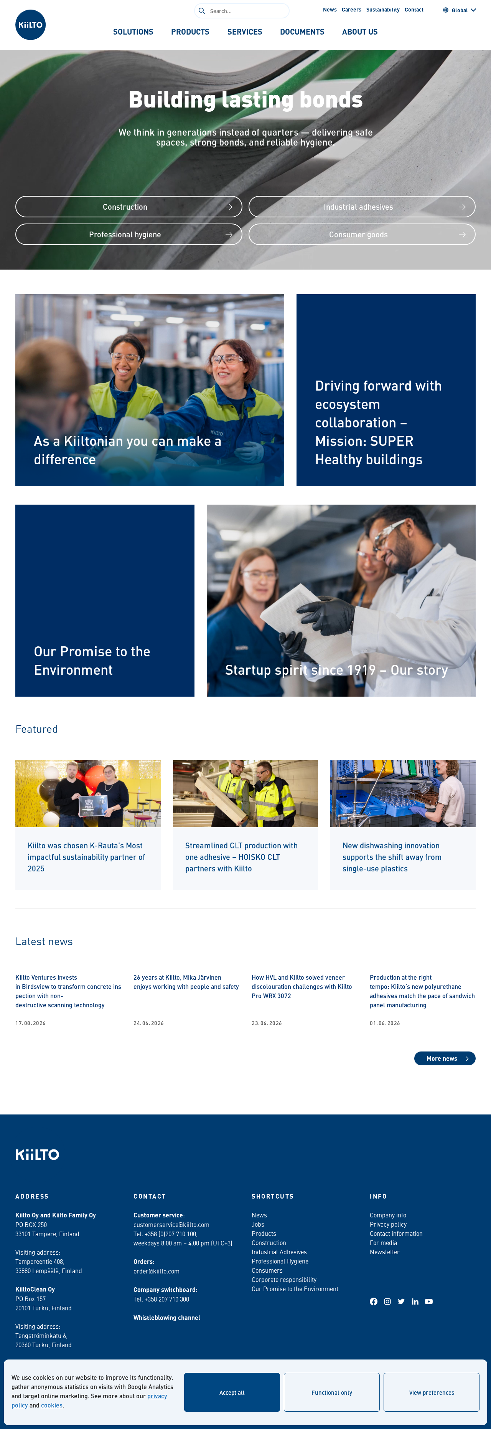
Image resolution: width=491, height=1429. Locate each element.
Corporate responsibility (284, 1279)
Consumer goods (358, 234)
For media (383, 1242)
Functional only (331, 1392)
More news (442, 1058)
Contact (414, 9)
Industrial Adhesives (279, 1251)
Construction (125, 206)
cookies (52, 1405)
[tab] (133, 31)
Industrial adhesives (358, 206)
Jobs (258, 1224)
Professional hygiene (125, 234)
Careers (351, 9)
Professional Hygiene (280, 1261)
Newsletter (385, 1251)
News (330, 9)
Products (264, 1233)
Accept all (232, 1392)
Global (460, 10)
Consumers (267, 1270)
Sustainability (383, 9)
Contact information (396, 1233)
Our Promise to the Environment (295, 1288)
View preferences (431, 1392)
